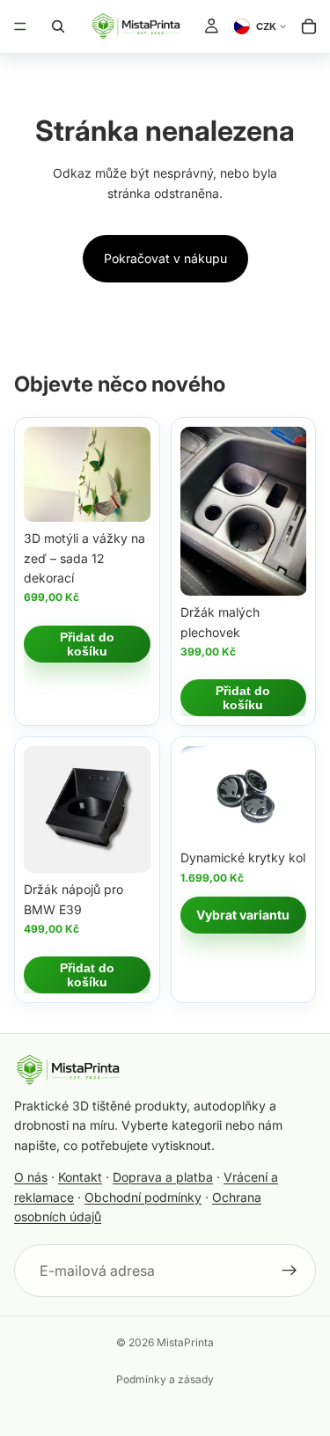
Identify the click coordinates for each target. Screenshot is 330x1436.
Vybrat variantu (243, 914)
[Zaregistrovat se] (289, 1270)
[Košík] (309, 26)
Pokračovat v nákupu (165, 258)
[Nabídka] (20, 26)
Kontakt (80, 1176)
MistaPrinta (185, 1342)
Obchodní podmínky (143, 1197)
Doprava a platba (163, 1176)
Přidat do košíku (87, 644)
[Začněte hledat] (58, 26)
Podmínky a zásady (165, 1379)
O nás (31, 1176)
